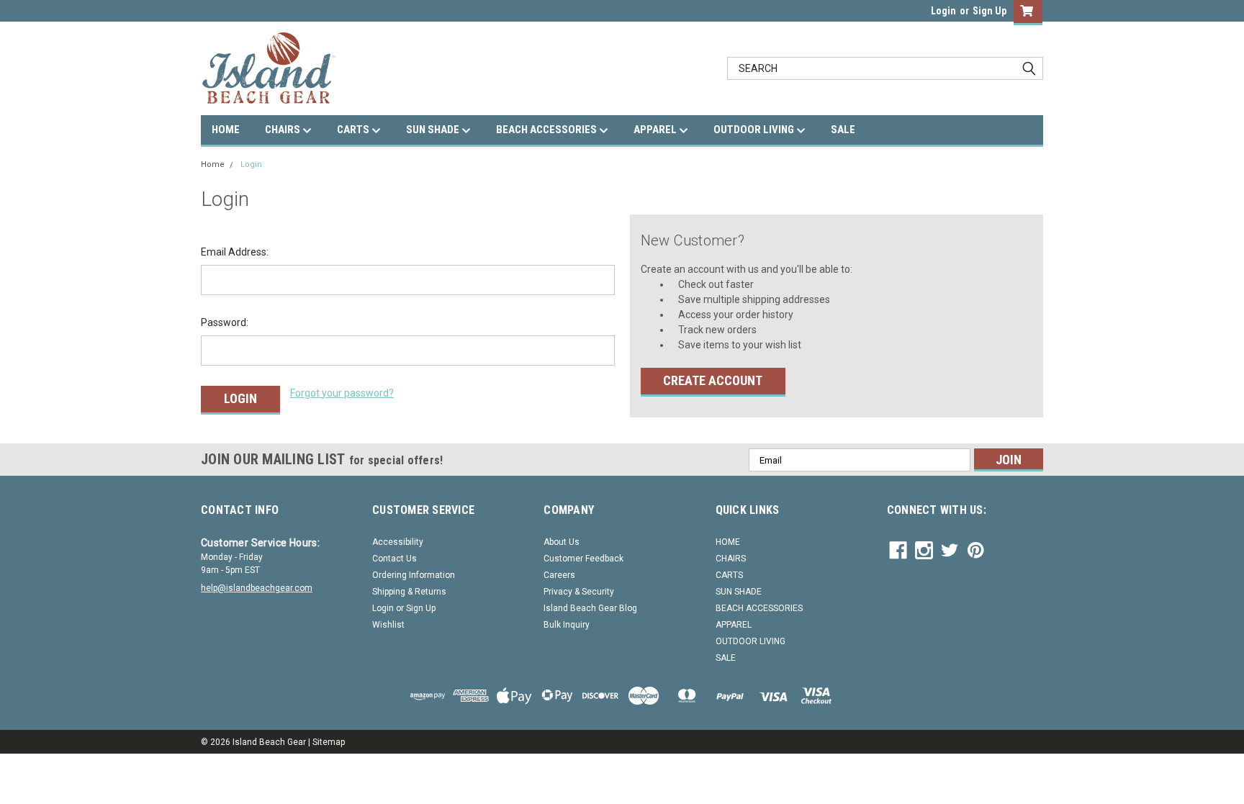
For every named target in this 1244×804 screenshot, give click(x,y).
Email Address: (235, 252)
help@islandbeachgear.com (256, 588)
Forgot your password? (342, 393)
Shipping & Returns (409, 592)
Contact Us (394, 559)
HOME (226, 129)
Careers (559, 575)
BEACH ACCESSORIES (547, 129)
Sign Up (989, 11)
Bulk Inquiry (567, 625)
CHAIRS (283, 129)
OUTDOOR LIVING (754, 129)
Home (213, 164)
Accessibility (397, 542)
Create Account (712, 380)
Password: (224, 322)
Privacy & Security (579, 592)
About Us (562, 542)
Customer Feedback (583, 559)
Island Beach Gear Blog (590, 608)
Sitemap (328, 742)
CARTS (354, 129)
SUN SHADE (433, 129)
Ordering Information (413, 575)
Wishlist (388, 625)
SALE (843, 129)
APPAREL (656, 129)
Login (943, 11)
